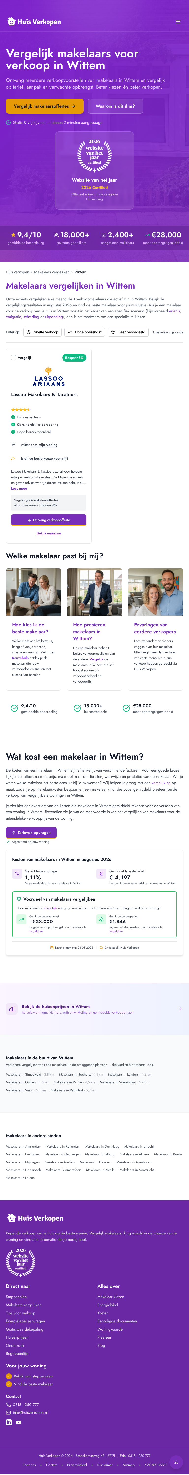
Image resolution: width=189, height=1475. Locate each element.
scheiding (31, 317)
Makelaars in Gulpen (27, 1082)
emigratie (13, 317)
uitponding (54, 317)
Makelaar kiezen (110, 1297)
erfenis (174, 311)
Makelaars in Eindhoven (23, 1154)
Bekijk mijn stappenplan (33, 1376)
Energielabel (107, 1305)
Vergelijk (25, 357)
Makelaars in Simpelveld (30, 1074)
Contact (51, 1464)
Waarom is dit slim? (115, 106)
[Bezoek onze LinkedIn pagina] (9, 1422)
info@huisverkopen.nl (30, 1412)
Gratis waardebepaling (24, 1329)
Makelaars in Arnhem (60, 1162)
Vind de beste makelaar (33, 1384)
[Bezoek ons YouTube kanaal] (19, 1422)
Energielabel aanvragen (25, 1321)
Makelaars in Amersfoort (63, 1169)
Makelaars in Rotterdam (63, 1146)
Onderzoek (15, 1345)
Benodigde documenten (117, 1321)
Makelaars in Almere (134, 1154)
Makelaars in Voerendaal (124, 1082)
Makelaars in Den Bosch (23, 1169)
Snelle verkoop (46, 332)
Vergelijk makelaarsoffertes (41, 106)
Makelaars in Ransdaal (73, 1090)
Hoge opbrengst (88, 332)
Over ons (29, 1464)
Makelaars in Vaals (26, 1090)
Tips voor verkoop (20, 1313)
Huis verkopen (17, 272)
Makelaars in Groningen (62, 1154)
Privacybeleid (77, 1464)
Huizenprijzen (17, 1337)
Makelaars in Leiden (20, 1177)
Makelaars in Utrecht (139, 1146)
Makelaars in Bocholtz (81, 1074)
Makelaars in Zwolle (100, 1169)
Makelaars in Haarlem (95, 1162)
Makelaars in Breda (168, 1154)
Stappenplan (16, 1297)
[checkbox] (13, 357)
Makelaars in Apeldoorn (133, 1162)
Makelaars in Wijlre (74, 1082)
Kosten (102, 1313)
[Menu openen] (178, 21)
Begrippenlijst (17, 1353)
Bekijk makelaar (49, 533)
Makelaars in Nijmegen (23, 1162)
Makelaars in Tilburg (100, 1154)
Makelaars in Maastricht (137, 1169)
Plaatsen (104, 1337)
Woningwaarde (110, 1329)
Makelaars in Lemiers (130, 1074)
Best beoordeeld (131, 332)
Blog (101, 1345)
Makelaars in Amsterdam (24, 1146)
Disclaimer (105, 1464)
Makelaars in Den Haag (102, 1146)
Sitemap (129, 1464)
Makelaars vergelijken (51, 272)
